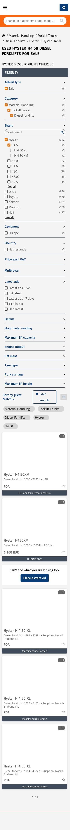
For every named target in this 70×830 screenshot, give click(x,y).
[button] (35, 72)
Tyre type (11, 365)
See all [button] (11, 187)
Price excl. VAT (15, 259)
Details (9, 319)
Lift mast (11, 356)
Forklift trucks (47, 36)
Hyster (34, 41)
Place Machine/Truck (64, 7)
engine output (14, 346)
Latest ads (12, 281)
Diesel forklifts (15, 41)
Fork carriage (14, 374)
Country (10, 243)
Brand (9, 125)
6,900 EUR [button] (11, 552)
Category (11, 98)
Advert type (13, 82)
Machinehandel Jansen (34, 651)
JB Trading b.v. (34, 558)
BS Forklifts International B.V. (34, 493)
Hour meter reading (18, 328)
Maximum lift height (18, 383)
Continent (12, 226)
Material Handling (21, 36)
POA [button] (7, 486)
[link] (34, 451)
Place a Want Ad (34, 578)
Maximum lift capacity (20, 337)
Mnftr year (12, 270)
